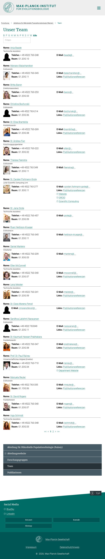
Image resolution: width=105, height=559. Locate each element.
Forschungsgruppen (17, 460)
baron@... (68, 92)
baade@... (69, 55)
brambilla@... (70, 129)
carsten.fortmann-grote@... (77, 186)
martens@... (70, 254)
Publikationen (14, 472)
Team (10, 466)
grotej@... (68, 215)
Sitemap (28, 526)
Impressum (31, 547)
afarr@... (68, 148)
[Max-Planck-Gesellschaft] (41, 539)
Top (98, 493)
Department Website (68, 370)
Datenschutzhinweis (69, 547)
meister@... (69, 292)
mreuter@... (69, 384)
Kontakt (76, 520)
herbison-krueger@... (74, 234)
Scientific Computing (69, 201)
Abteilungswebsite (16, 453)
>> (58, 431)
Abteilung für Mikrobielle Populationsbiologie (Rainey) (35, 447)
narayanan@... (71, 326)
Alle (35, 35)
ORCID (62, 197)
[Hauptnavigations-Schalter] (99, 8)
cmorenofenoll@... (28, 308)
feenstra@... (70, 167)
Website (63, 194)
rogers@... (69, 403)
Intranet (28, 520)
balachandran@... (72, 73)
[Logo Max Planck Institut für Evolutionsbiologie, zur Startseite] (47, 7)
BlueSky (10, 509)
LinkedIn (11, 514)
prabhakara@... (71, 344)
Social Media (11, 504)
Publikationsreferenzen (74, 76)
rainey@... (69, 363)
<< (45, 431)
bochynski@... (71, 111)
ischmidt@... (70, 423)
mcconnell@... (71, 273)
